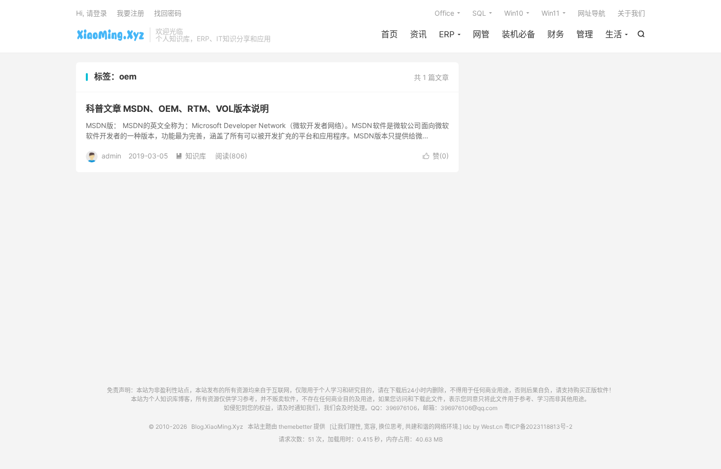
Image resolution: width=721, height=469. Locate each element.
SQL (479, 13)
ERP (447, 34)
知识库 (191, 156)
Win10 (513, 13)
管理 (584, 34)
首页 (389, 34)
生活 (613, 34)
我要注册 (130, 13)
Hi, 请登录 (91, 13)
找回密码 (167, 13)
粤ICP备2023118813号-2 (538, 426)
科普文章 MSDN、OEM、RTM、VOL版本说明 (177, 109)
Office (444, 13)
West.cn (492, 426)
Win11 (550, 13)
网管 (481, 34)
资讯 (418, 34)
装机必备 (518, 34)
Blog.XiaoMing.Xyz (110, 35)
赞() (436, 156)
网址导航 (591, 13)
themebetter (295, 426)
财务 (555, 34)
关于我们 (631, 13)
